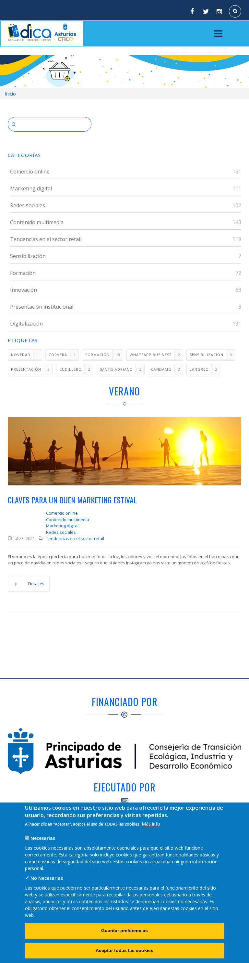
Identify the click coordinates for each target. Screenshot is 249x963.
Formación (23, 272)
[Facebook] (192, 11)
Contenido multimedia (37, 222)
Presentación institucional (41, 306)
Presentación (26, 369)
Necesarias (42, 838)
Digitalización (26, 323)
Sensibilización (28, 256)
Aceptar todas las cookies (124, 950)
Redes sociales (27, 205)
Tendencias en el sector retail (45, 239)
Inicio (10, 94)
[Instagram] (220, 11)
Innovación (23, 289)
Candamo (161, 369)
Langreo (199, 369)
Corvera (58, 354)
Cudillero (70, 369)
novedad (20, 354)
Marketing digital (31, 188)
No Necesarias (46, 878)
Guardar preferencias (124, 930)
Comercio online (30, 171)
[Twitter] (206, 11)
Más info (151, 824)
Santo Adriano (116, 369)
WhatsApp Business (151, 354)
